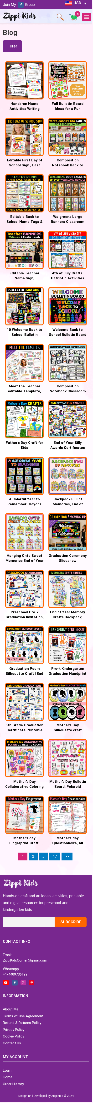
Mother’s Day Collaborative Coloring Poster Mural (24, 786)
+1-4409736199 (15, 974)
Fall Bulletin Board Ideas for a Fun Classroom (67, 109)
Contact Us (12, 1043)
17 (55, 856)
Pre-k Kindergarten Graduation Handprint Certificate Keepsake (68, 673)
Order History (13, 1084)
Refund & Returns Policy (22, 1023)
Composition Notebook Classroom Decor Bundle (68, 391)
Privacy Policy (13, 1030)
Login (7, 1070)
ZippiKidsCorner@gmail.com (25, 960)
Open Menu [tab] (86, 17)
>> (67, 856)
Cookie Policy (13, 1036)
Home (7, 1077)
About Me (10, 1009)
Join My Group (19, 4)
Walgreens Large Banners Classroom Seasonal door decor (68, 222)
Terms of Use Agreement (23, 1016)
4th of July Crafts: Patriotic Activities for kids (67, 278)
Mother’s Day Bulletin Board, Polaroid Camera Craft (67, 786)
